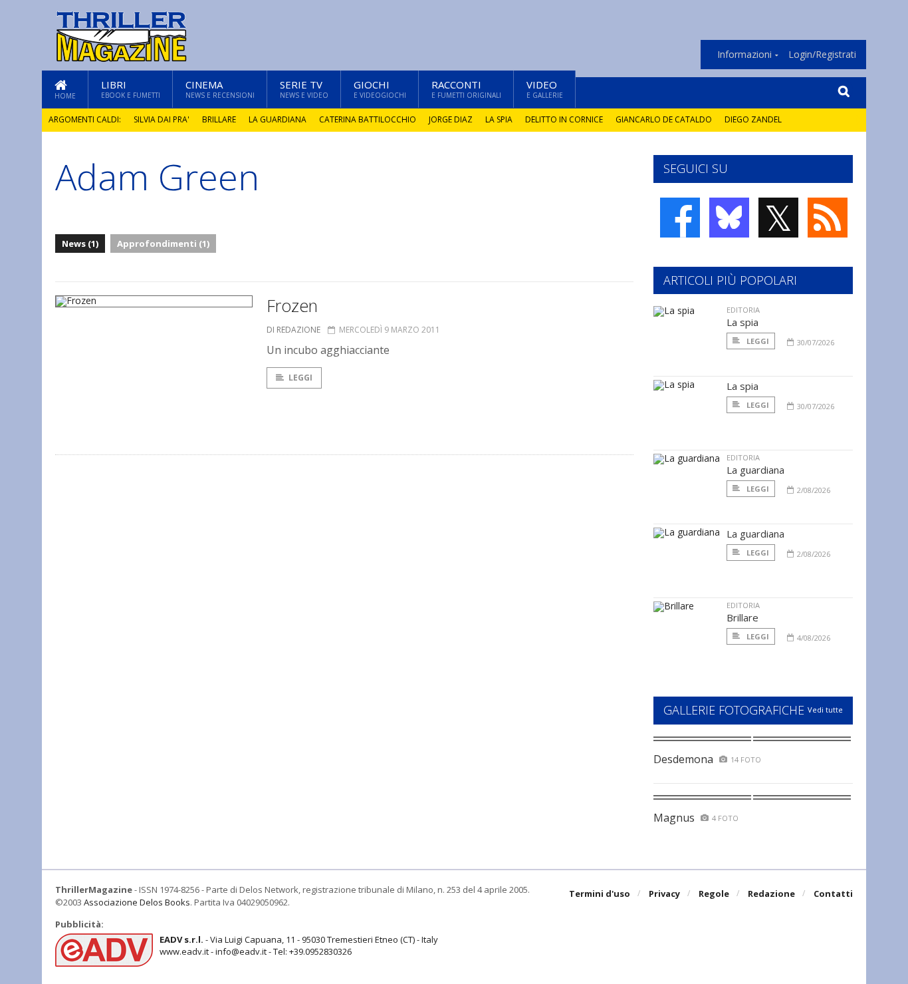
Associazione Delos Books (137, 902)
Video (544, 89)
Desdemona (683, 759)
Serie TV (304, 89)
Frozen (292, 305)
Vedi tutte (825, 710)
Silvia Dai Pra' (161, 119)
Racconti (466, 89)
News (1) (80, 243)
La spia (498, 119)
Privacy (664, 894)
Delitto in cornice (564, 119)
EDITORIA (743, 309)
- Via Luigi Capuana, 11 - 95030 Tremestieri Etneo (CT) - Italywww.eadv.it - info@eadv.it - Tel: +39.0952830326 (299, 945)
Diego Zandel (753, 119)
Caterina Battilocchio (367, 119)
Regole (714, 894)
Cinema (220, 89)
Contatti (833, 894)
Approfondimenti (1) (163, 243)
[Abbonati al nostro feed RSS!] (827, 217)
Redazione (771, 894)
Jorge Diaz (451, 119)
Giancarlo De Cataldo (664, 119)
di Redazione (293, 329)
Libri (130, 89)
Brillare (219, 119)
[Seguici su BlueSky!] (729, 217)
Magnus (674, 817)
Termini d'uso (599, 894)
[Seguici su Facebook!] (680, 217)
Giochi (380, 89)
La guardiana (277, 119)
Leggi (300, 377)
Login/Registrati (822, 54)
